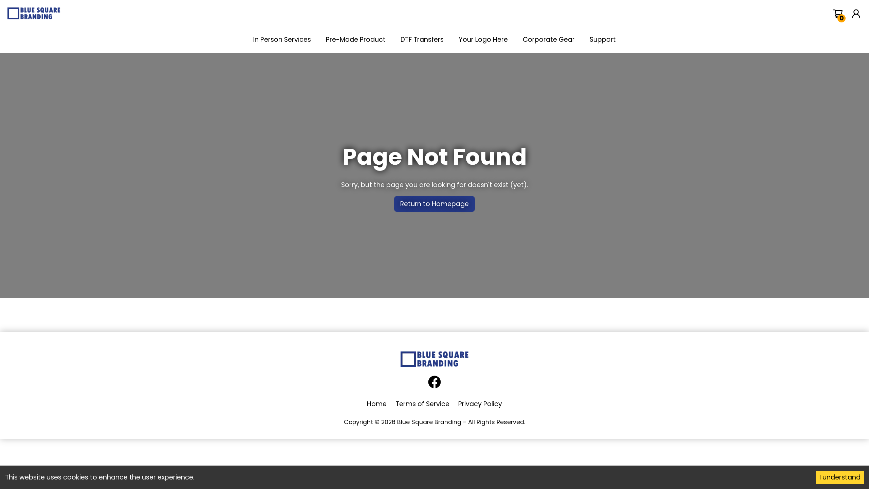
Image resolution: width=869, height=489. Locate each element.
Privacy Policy (480, 404)
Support (603, 39)
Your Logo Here (483, 39)
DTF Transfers (422, 39)
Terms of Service (422, 404)
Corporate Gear (549, 39)
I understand (840, 477)
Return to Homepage (434, 204)
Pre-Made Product (356, 39)
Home (377, 404)
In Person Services (282, 39)
